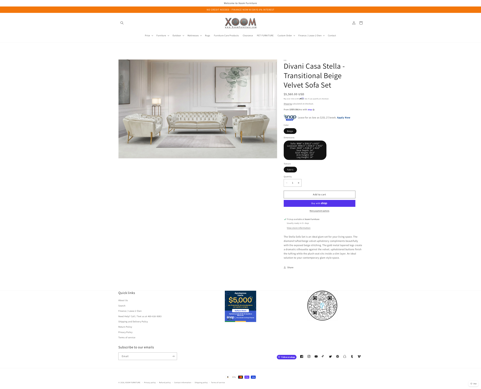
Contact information (182, 382)
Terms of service (126, 337)
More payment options (319, 210)
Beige (290, 131)
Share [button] (290, 267)
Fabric (290, 169)
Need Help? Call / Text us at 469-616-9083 (140, 316)
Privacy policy (150, 382)
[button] (122, 23)
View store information (298, 227)
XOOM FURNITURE (132, 382)
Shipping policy (201, 382)
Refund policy (165, 382)
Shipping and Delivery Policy (133, 321)
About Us (123, 300)
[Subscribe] (173, 356)
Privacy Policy (125, 332)
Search (122, 305)
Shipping (288, 103)
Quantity (288, 176)
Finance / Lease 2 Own (130, 310)
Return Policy (125, 326)
